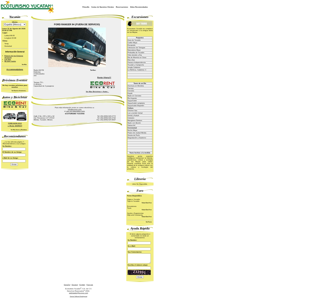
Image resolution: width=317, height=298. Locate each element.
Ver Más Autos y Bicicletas (18, 130)
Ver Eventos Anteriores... (19, 90)
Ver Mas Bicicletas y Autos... (97, 91)
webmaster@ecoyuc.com (78, 293)
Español (67, 285)
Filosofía (85, 7)
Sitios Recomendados (139, 7)
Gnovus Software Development (78, 296)
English (82, 285)
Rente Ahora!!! (104, 77)
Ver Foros (148, 222)
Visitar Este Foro (146, 203)
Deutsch (75, 285)
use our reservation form (75, 111)
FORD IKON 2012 (15, 123)
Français (90, 285)
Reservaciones (122, 7)
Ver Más (24, 64)
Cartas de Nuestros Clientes (102, 7)
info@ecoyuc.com (74, 109)
